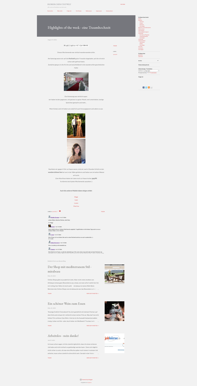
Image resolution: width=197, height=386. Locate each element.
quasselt (115, 54)
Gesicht (142, 21)
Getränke (142, 42)
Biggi (76, 197)
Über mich (59, 11)
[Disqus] (76, 234)
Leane (76, 203)
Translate (153, 73)
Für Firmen (78, 11)
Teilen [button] (115, 45)
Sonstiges (142, 26)
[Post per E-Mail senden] (60, 211)
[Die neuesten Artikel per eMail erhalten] (151, 88)
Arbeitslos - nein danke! (63, 335)
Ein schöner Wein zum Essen (66, 303)
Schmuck (140, 48)
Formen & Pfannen (144, 35)
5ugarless (90, 382)
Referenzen (89, 11)
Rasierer (142, 24)
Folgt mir (69, 11)
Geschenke (141, 30)
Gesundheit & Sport (143, 32)
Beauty (140, 20)
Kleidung (140, 39)
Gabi (76, 200)
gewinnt (140, 55)
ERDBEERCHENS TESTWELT (59, 4)
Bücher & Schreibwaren (144, 27)
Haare (141, 23)
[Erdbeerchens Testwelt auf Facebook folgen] (144, 88)
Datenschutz (109, 11)
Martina (76, 206)
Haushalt (140, 33)
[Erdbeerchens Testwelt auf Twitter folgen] (146, 88)
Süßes (141, 43)
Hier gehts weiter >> (93, 293)
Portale (140, 46)
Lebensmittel (141, 40)
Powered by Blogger (87, 379)
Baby (139, 18)
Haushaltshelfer (144, 36)
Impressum (99, 11)
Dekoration (141, 29)
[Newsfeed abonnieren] (149, 88)
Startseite (50, 11)
